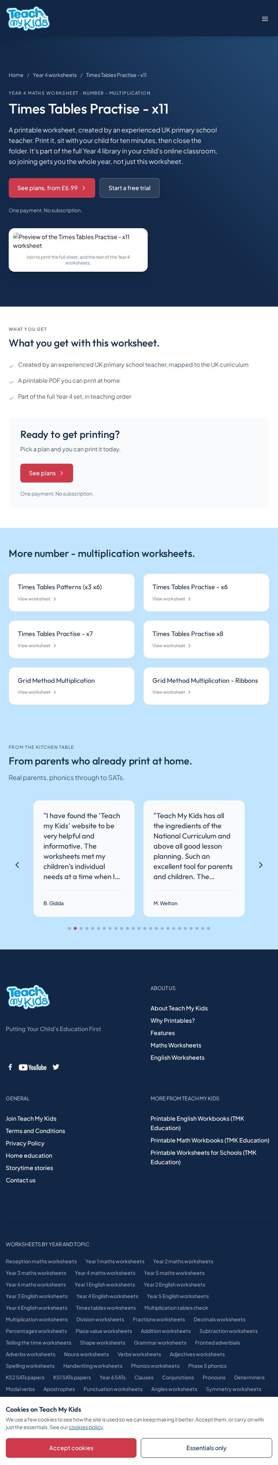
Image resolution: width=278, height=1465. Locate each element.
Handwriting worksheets (92, 1365)
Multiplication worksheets (37, 1319)
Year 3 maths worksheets (36, 1272)
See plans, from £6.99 (47, 188)
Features (163, 1033)
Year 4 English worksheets (107, 1296)
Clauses (143, 1377)
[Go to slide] (69, 928)
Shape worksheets (102, 1342)
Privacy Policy (25, 1143)
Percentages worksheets (36, 1330)
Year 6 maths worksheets (36, 1284)
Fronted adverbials (217, 1342)
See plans (42, 473)
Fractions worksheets (159, 1319)
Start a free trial (130, 188)
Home (16, 74)
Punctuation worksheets (113, 1389)
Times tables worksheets (106, 1307)
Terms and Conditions (35, 1130)
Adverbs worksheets (30, 1354)
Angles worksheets (174, 1389)
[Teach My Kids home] (28, 19)
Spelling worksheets (30, 1365)
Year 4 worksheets (55, 74)
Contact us (20, 1180)
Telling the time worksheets (38, 1342)
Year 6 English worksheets (36, 1307)
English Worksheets (178, 1057)
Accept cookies (71, 1448)
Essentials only (206, 1448)
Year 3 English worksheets (37, 1296)
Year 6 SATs (113, 1377)
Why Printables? (173, 1020)
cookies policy (86, 1427)
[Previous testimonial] (17, 865)
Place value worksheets (104, 1330)
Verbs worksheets (139, 1354)
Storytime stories (29, 1167)
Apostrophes (59, 1389)
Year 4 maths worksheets (105, 1272)
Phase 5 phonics (207, 1365)
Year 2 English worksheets (174, 1284)
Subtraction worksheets (228, 1330)
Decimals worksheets (219, 1319)
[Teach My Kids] (28, 997)
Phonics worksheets (155, 1365)
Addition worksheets (166, 1330)
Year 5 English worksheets (178, 1296)
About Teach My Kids (179, 1008)
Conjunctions (178, 1377)
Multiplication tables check (176, 1307)
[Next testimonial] (260, 865)
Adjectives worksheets (197, 1354)
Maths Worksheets (176, 1045)
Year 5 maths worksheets (174, 1272)
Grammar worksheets (160, 1342)
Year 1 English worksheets (105, 1284)
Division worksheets (100, 1319)
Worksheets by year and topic (47, 1244)
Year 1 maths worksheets (114, 1261)
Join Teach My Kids (31, 1118)
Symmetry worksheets (233, 1389)
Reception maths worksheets (41, 1261)
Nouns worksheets (86, 1354)
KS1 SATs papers (72, 1377)
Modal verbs (20, 1389)
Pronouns (214, 1377)
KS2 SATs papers (25, 1377)
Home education (29, 1155)
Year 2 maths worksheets (183, 1261)
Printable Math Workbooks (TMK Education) (210, 1140)
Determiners (249, 1377)
